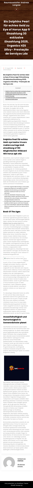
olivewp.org (19, 485)
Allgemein (19, 68)
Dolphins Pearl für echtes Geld (12, 223)
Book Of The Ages (9, 96)
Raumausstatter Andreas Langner (16, 3)
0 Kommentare (7, 69)
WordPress (20, 483)
